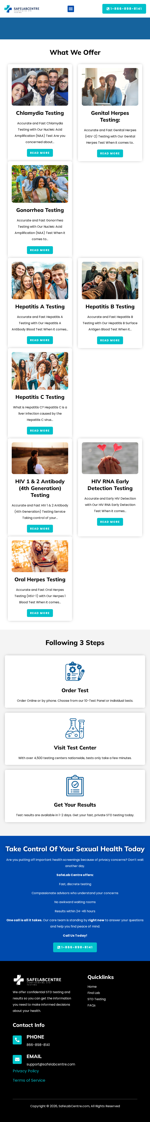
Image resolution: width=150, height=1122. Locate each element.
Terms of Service (29, 1080)
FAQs (92, 1005)
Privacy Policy (26, 1071)
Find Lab (94, 993)
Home (92, 986)
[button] (71, 9)
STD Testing (97, 999)
